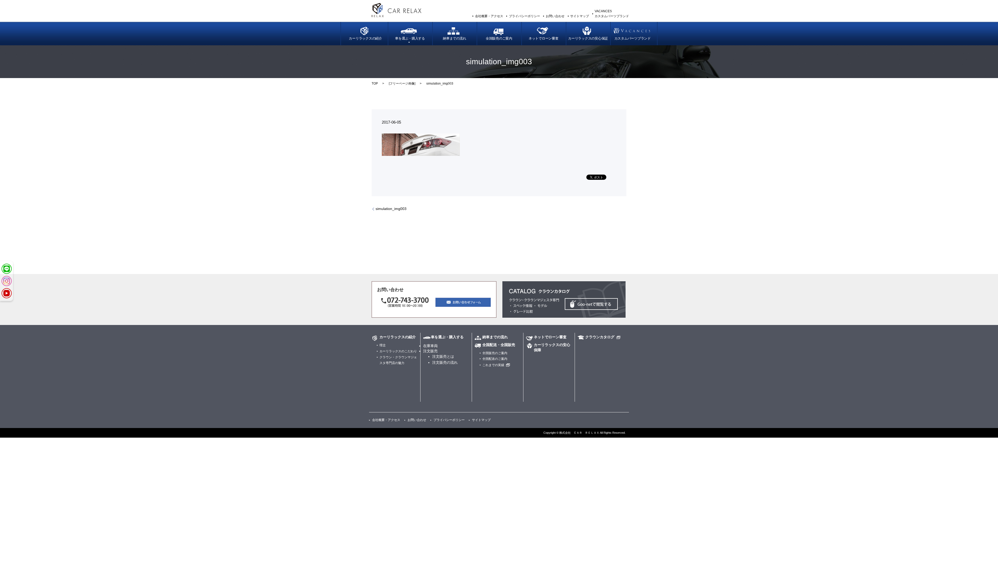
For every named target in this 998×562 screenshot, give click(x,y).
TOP (375, 83)
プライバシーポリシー (524, 16)
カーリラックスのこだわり (398, 351)
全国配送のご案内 (494, 359)
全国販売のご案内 (499, 38)
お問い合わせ (555, 16)
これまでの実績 (493, 365)
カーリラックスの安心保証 (588, 38)
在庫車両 (430, 346)
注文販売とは (443, 356)
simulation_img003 (391, 209)
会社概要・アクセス (489, 16)
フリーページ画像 (402, 83)
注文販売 (430, 351)
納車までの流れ (454, 38)
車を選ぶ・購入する (410, 38)
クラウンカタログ (599, 337)
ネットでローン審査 (544, 38)
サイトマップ (579, 16)
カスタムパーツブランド (632, 38)
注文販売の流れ (445, 362)
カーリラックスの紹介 (365, 38)
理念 (382, 345)
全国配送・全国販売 (498, 345)
